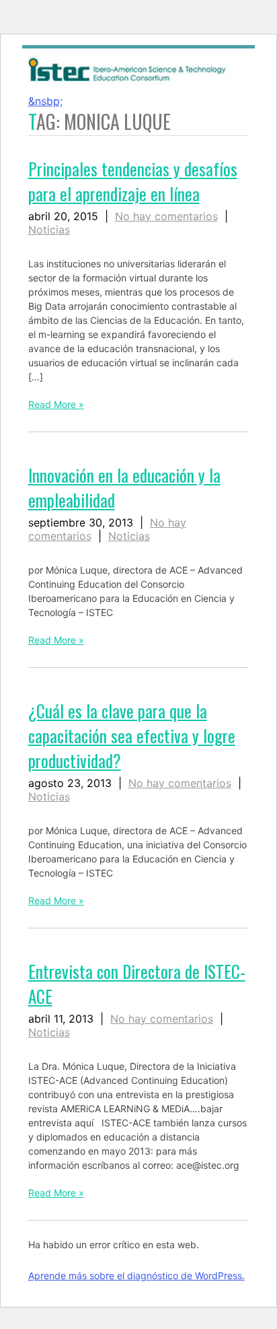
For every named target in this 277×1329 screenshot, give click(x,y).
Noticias (49, 229)
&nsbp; (45, 101)
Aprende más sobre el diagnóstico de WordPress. (136, 1275)
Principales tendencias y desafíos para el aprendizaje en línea (132, 181)
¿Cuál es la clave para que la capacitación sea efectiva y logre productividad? (131, 735)
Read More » (56, 404)
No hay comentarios (166, 216)
